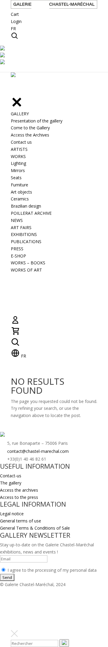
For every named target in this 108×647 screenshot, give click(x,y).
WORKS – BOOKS (28, 263)
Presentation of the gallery (36, 121)
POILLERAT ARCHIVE (31, 213)
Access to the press (19, 497)
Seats (16, 177)
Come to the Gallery (30, 128)
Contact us (21, 142)
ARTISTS (19, 149)
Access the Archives (30, 135)
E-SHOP (18, 256)
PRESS (17, 249)
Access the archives (19, 490)
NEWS (17, 220)
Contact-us (10, 476)
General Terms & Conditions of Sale (35, 528)
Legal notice (12, 513)
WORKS (18, 156)
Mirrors (18, 170)
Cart (15, 14)
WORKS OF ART (26, 270)
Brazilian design (26, 206)
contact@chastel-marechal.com (38, 451)
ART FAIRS (21, 227)
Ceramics (20, 199)
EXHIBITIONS (24, 234)
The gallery (10, 483)
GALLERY (20, 113)
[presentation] (64, 643)
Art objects (21, 192)
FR (13, 28)
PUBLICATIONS (26, 241)
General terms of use (20, 521)
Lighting (18, 163)
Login (16, 21)
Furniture (19, 185)
